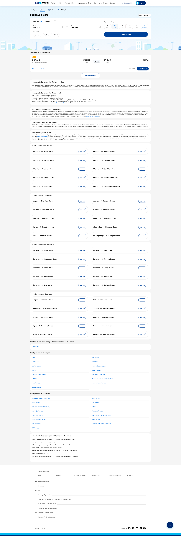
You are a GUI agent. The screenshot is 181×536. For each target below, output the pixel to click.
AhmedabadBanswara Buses (45, 308)
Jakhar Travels (36, 387)
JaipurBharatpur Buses (43, 201)
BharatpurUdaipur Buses (43, 169)
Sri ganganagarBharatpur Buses (106, 236)
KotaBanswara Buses (102, 300)
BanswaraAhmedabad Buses (45, 259)
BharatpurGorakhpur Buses (105, 169)
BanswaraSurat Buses (103, 276)
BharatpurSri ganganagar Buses (106, 186)
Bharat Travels (36, 402)
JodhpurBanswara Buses (104, 308)
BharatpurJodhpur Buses (104, 151)
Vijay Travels (96, 362)
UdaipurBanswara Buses (103, 317)
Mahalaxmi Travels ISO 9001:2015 (102, 379)
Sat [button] (130, 27)
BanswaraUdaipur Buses (103, 268)
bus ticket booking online (92, 116)
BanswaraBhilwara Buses (104, 285)
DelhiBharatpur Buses (42, 236)
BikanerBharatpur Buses (43, 210)
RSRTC (34, 357)
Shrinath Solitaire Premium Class (102, 423)
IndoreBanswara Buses (43, 317)
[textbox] (48, 27)
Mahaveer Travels (97, 411)
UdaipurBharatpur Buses (43, 218)
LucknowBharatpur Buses (104, 210)
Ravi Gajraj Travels (37, 411)
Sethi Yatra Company (98, 374)
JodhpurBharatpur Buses (104, 201)
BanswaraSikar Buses (42, 285)
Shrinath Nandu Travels (99, 383)
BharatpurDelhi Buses (42, 186)
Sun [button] (137, 27)
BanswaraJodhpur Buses (104, 259)
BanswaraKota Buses (102, 250)
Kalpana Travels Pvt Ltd (39, 419)
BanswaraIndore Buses (43, 268)
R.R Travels (35, 379)
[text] (90, 9)
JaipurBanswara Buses (43, 300)
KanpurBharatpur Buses (43, 227)
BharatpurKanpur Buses (43, 177)
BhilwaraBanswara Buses (104, 334)
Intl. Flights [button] (63, 10)
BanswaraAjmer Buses (43, 276)
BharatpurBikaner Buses (43, 160)
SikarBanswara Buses (42, 334)
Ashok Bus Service (37, 415)
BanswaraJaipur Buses (43, 250)
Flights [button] (35, 10)
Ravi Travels (95, 402)
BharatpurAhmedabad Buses (105, 177)
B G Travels (35, 346)
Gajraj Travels (96, 419)
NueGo (34, 370)
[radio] (38, 21)
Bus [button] (44, 10)
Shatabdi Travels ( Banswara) (41, 407)
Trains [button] (52, 10)
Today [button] (107, 27)
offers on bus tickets (42, 136)
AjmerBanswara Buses (43, 326)
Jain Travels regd (37, 366)
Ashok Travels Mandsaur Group (101, 415)
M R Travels (95, 357)
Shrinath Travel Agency (99, 366)
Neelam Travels (96, 370)
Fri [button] (122, 27)
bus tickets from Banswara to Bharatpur (58, 103)
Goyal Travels (36, 383)
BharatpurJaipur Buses (43, 151)
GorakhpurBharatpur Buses (105, 218)
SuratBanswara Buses (103, 326)
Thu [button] (115, 27)
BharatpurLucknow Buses (104, 160)
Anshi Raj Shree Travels (39, 374)
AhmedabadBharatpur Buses (105, 227)
